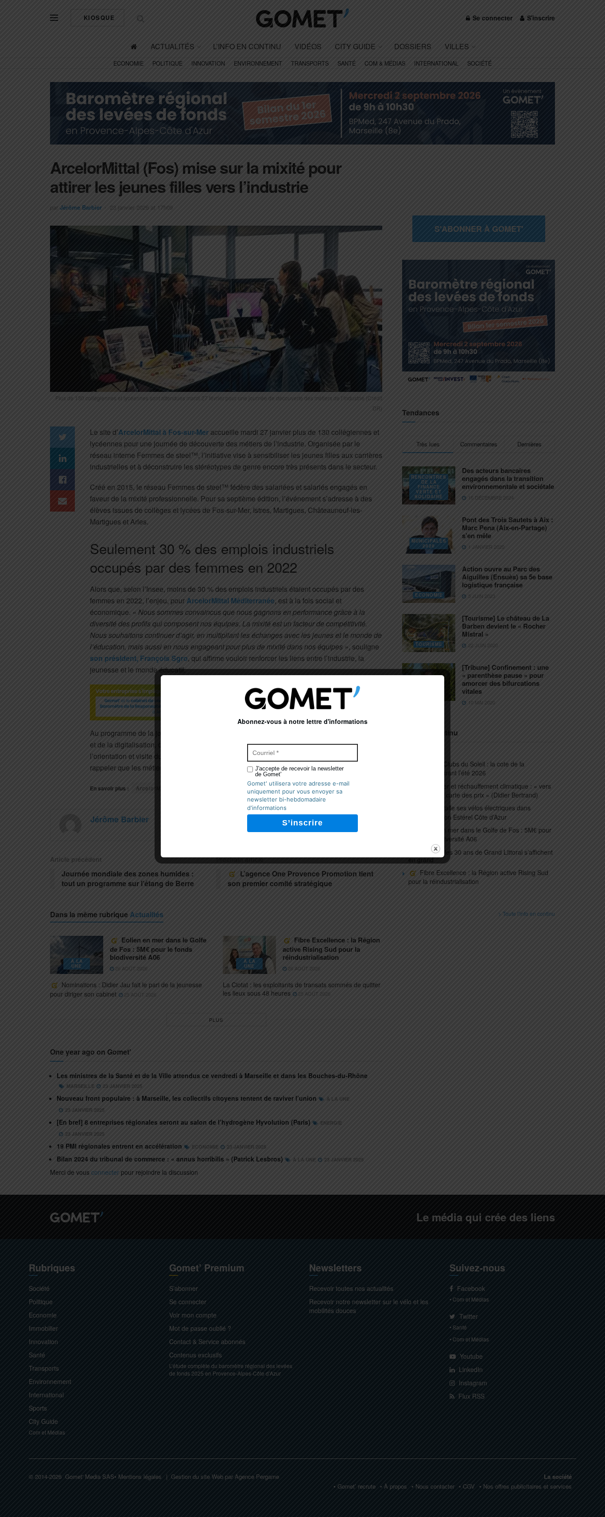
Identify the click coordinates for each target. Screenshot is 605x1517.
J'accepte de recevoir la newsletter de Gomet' (299, 771)
